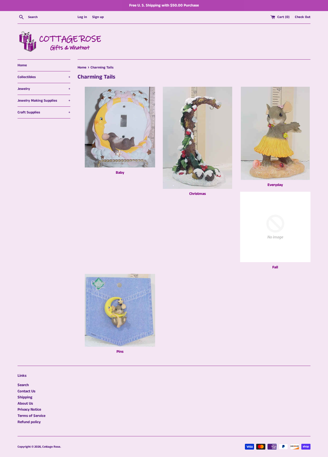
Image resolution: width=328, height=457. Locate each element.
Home (22, 65)
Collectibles (44, 77)
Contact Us (26, 391)
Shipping (25, 397)
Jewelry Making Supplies (44, 100)
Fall (275, 267)
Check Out (302, 17)
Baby (120, 172)
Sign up (98, 17)
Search (23, 385)
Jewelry (44, 88)
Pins (119, 351)
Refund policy (29, 422)
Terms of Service (31, 416)
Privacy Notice (29, 409)
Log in (82, 17)
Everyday (275, 185)
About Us (25, 403)
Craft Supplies (44, 112)
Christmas (197, 194)
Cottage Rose (51, 447)
